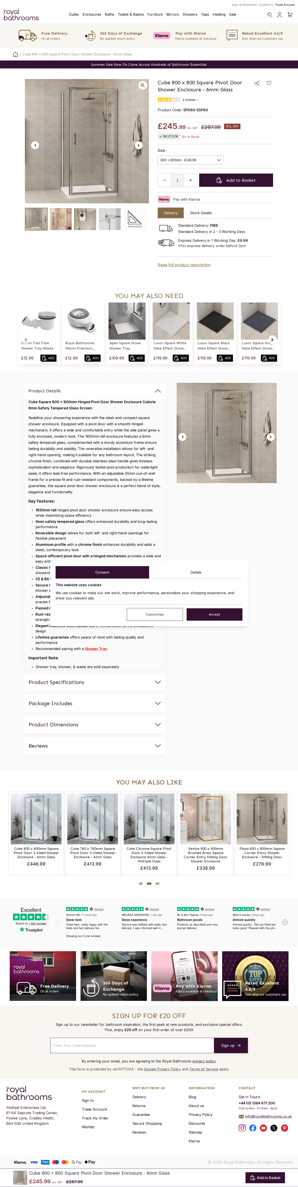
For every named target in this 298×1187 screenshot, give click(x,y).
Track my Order (95, 1118)
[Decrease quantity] (164, 180)
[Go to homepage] (32, 1092)
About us (196, 1106)
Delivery (139, 1097)
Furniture (155, 14)
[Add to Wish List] (269, 83)
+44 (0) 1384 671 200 (257, 1103)
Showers (189, 14)
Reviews (139, 1132)
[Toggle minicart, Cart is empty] (290, 14)
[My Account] (279, 14)
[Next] (139, 145)
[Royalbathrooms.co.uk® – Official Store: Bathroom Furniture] (21, 14)
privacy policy (204, 1061)
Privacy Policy (200, 1114)
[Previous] (35, 145)
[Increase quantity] (190, 180)
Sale (232, 14)
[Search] (269, 14)
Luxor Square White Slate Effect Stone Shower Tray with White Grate (170, 346)
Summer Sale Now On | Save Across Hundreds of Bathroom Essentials (149, 64)
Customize (155, 614)
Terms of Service (203, 1069)
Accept (214, 614)
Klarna (194, 1141)
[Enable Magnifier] (142, 85)
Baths (109, 14)
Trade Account (284, 4)
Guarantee (141, 1114)
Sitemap (195, 1132)
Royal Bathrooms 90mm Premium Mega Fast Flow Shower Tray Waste (81, 346)
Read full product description (184, 265)
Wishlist (88, 1127)
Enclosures (91, 14)
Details (195, 572)
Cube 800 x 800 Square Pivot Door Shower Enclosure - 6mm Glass (77, 54)
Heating (219, 14)
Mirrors (172, 14)
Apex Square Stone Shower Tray (125, 345)
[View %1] (36, 219)
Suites (74, 14)
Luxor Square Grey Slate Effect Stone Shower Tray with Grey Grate (257, 346)
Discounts (197, 1123)
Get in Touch (249, 1097)
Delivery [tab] (171, 213)
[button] (25, 339)
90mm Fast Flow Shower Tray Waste (37, 345)
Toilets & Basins (131, 14)
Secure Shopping (147, 1123)
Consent (102, 572)
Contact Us (266, 4)
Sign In (88, 1100)
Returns (139, 1106)
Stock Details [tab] (201, 213)
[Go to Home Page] (15, 54)
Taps (205, 14)
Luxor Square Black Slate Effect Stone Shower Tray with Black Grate (214, 346)
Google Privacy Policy (162, 1069)
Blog (192, 1097)
